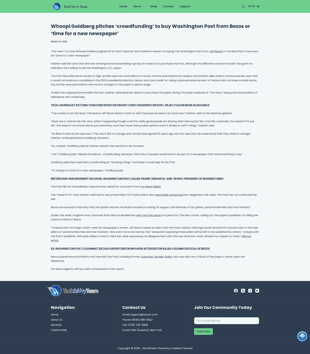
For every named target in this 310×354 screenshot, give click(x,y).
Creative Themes (182, 348)
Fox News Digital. (150, 186)
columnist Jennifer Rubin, (156, 257)
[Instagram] (250, 291)
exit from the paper (148, 215)
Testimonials (59, 330)
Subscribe (203, 331)
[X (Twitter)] (243, 291)
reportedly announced (169, 195)
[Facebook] (236, 291)
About (137, 6)
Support (185, 6)
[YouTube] (257, 291)
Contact (168, 6)
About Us (56, 320)
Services (56, 325)
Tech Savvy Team (76, 6)
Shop (153, 6)
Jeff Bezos (215, 51)
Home (123, 6)
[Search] (243, 6)
